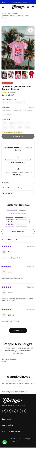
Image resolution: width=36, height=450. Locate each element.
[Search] (28, 7)
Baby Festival (12, 13)
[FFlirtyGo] (18, 7)
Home (4, 13)
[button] (4, 92)
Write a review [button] (18, 232)
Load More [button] (18, 330)
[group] (18, 48)
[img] (6, 246)
